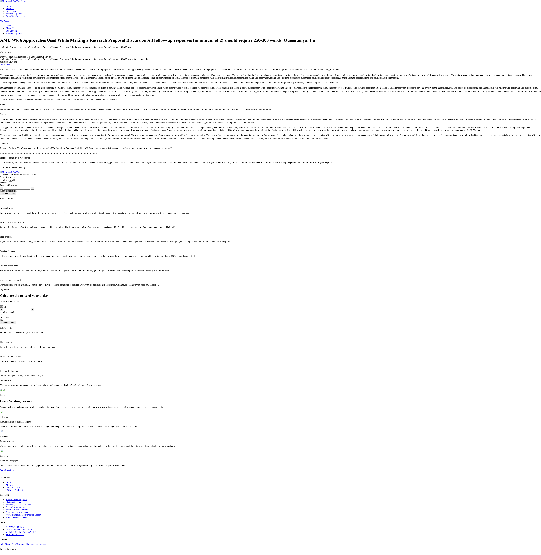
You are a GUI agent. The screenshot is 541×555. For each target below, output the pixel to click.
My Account (22, 16)
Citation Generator (14, 502)
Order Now (11, 16)
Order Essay (5, 64)
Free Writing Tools (14, 13)
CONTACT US (13, 487)
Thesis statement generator (17, 512)
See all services (7, 470)
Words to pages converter (17, 517)
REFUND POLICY (15, 534)
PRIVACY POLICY (15, 527)
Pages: (3, 307)
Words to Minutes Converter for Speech (23, 515)
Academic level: (7, 312)
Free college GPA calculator (18, 504)
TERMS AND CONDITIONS (19, 529)
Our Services (11, 11)
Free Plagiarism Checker (16, 509)
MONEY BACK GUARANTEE (21, 532)
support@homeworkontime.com (32, 544)
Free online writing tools (16, 499)
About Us (10, 8)
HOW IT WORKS (14, 490)
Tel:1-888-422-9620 (9, 544)
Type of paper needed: (10, 301)
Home (8, 6)
